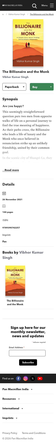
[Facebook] (18, 378)
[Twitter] (32, 378)
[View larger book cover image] (28, 42)
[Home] (12, 5)
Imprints (7, 418)
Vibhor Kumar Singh (16, 14)
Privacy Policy (9, 433)
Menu (45, 5)
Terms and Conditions (34, 433)
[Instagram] (25, 378)
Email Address (16, 347)
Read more (12, 170)
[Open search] (34, 6)
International (10, 408)
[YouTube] (39, 378)
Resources (9, 398)
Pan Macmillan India (15, 389)
